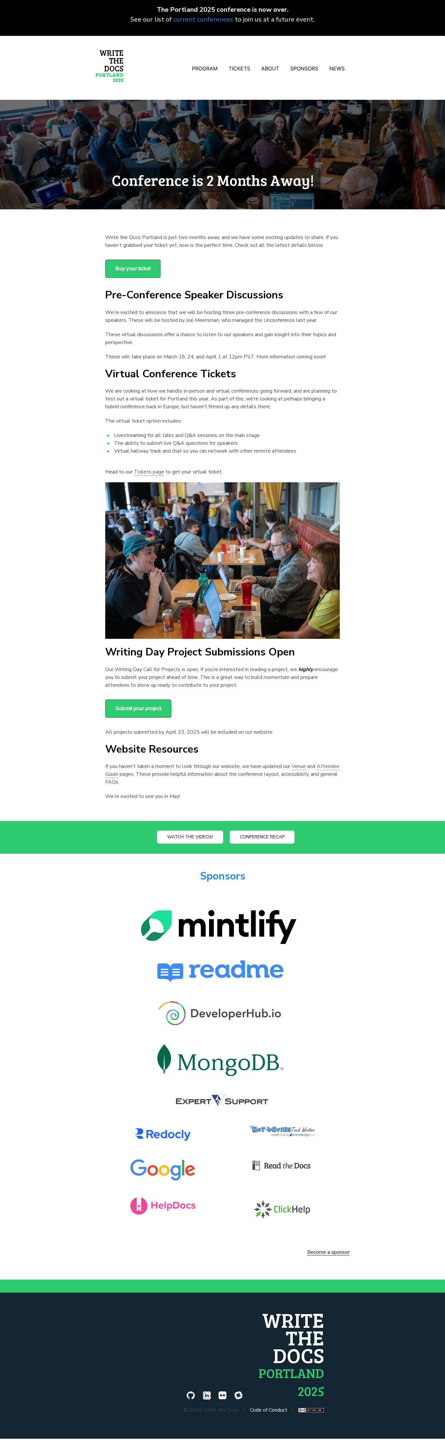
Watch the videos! (190, 837)
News (337, 68)
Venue (299, 766)
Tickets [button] (239, 68)
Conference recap (262, 837)
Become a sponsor (328, 1252)
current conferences (203, 19)
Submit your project (138, 708)
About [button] (270, 68)
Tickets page (149, 471)
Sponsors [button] (304, 68)
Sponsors (222, 876)
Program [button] (205, 68)
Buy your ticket (133, 268)
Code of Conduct (268, 1410)
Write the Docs (109, 65)
